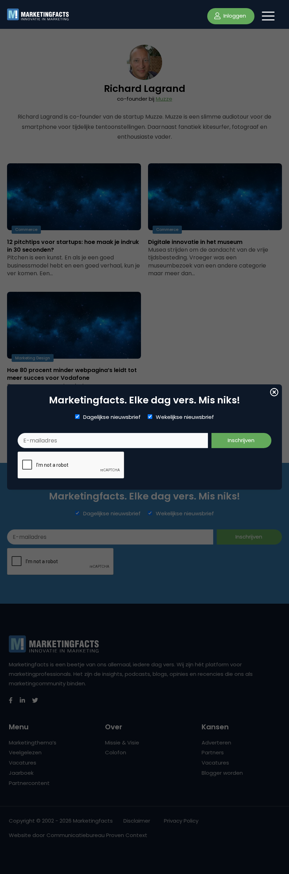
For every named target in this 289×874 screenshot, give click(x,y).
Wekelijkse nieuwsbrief (185, 417)
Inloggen (234, 15)
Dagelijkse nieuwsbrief (112, 417)
